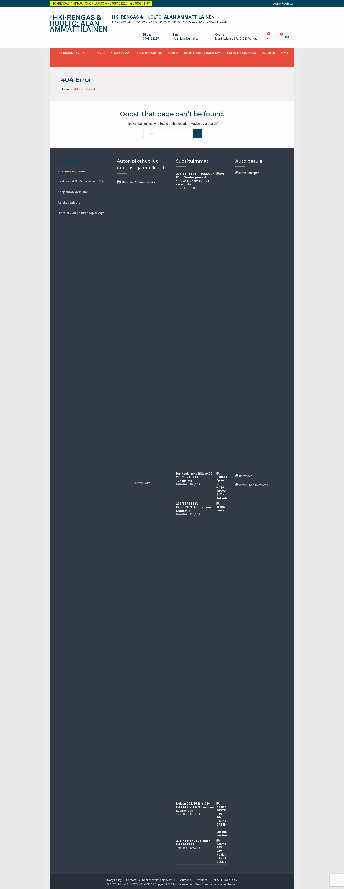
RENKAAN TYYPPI (72, 53)
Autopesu (268, 53)
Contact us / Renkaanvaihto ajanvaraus (151, 880)
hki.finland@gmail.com (187, 39)
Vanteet (173, 53)
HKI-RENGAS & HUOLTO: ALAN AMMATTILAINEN (163, 17)
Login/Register (282, 3)
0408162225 (151, 39)
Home (101, 53)
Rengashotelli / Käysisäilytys (202, 53)
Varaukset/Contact (149, 53)
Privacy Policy (113, 880)
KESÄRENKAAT (121, 53)
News (284, 53)
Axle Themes (228, 884)
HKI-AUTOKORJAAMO (241, 53)
